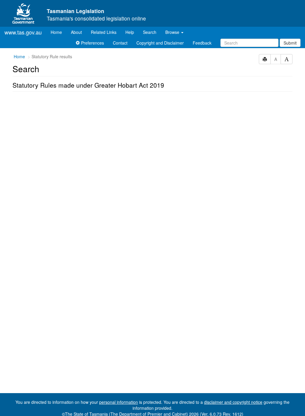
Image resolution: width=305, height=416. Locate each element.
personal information (118, 402)
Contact (120, 43)
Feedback (202, 43)
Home (58, 32)
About (76, 32)
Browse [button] (172, 32)
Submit (290, 43)
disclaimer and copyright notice (233, 402)
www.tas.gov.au (23, 32)
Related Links (103, 32)
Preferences (92, 43)
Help (129, 32)
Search (149, 32)
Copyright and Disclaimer (160, 43)
